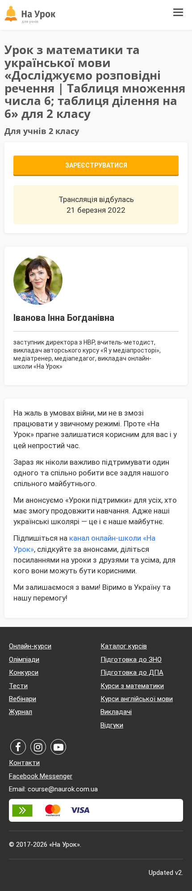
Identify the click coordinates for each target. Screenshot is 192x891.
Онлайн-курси (30, 646)
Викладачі (116, 712)
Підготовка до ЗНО (131, 660)
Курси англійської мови (136, 699)
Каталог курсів (123, 646)
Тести (18, 686)
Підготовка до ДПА (131, 672)
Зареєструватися (96, 165)
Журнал (20, 712)
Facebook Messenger (40, 776)
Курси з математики (132, 686)
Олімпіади (24, 660)
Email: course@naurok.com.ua (53, 789)
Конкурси (23, 672)
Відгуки (111, 725)
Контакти (24, 763)
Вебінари (22, 699)
